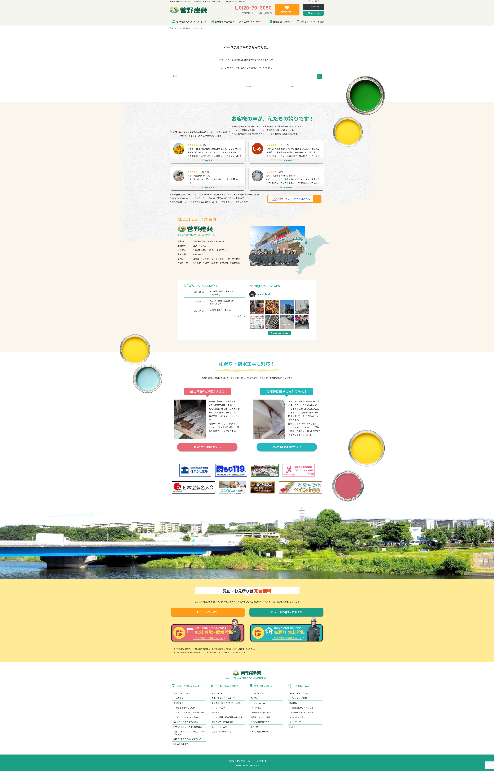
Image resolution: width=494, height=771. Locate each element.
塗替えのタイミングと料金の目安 (187, 726)
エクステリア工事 (219, 726)
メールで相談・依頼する (288, 612)
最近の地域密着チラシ (260, 722)
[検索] (322, 1)
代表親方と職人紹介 (262, 712)
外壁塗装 (179, 698)
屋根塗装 (179, 703)
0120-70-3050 (255, 8)
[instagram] (315, 1)
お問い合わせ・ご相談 (299, 693)
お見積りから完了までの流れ (185, 722)
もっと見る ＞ (238, 316)
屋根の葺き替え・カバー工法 (224, 698)
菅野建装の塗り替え (181, 693)
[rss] (319, 1)
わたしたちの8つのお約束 (187, 717)
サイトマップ (295, 722)
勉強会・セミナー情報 (260, 717)
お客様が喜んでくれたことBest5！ (188, 739)
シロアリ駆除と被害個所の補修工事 (227, 717)
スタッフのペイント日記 (302, 712)
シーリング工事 (218, 707)
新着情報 (293, 703)
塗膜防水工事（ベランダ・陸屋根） (227, 703)
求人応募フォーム (261, 731)
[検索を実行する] (319, 76)
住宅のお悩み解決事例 (221, 731)
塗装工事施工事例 (180, 743)
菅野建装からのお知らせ (302, 707)
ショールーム (259, 703)
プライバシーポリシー (299, 717)
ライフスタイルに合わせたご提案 (190, 712)
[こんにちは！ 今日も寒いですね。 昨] (302, 307)
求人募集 (254, 726)
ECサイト (293, 726)
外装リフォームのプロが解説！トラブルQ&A (188, 733)
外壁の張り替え (218, 693)
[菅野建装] (188, 9)
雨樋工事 (215, 712)
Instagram (314, 13)
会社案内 (254, 698)
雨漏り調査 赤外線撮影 (222, 722)
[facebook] (309, 1)
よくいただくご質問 (298, 698)
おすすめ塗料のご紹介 (185, 707)
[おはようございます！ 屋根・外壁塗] (257, 322)
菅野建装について (258, 693)
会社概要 (231, 761)
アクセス (257, 707)
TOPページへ (247, 86)
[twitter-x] (312, 1)
